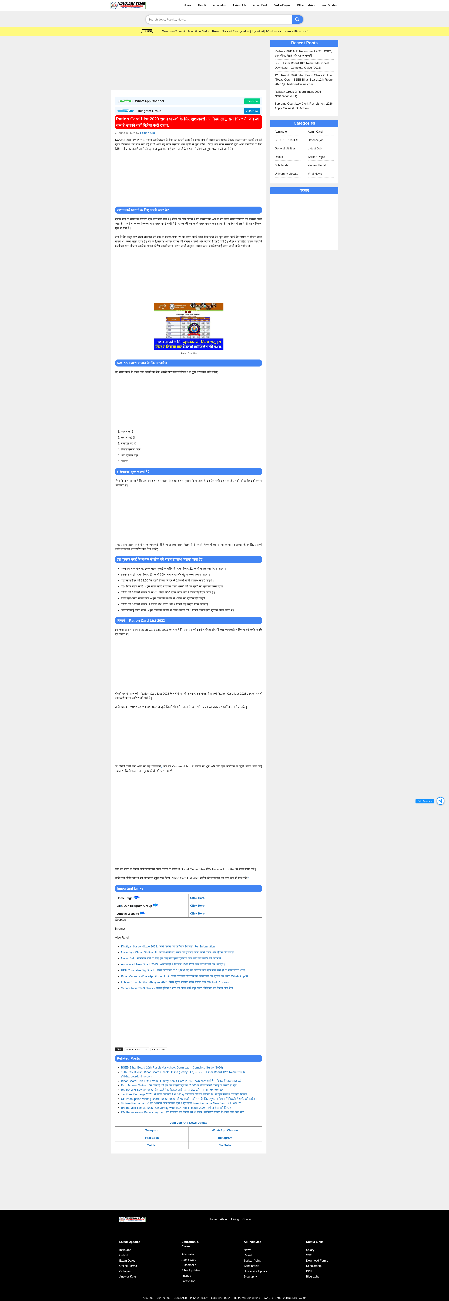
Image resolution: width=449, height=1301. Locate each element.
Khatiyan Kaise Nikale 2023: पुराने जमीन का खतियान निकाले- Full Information (168, 946)
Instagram (225, 1137)
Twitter (152, 1145)
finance (186, 1275)
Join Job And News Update (188, 1122)
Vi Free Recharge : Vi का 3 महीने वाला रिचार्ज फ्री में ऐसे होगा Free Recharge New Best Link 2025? (181, 1103)
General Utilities (137, 1049)
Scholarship (282, 165)
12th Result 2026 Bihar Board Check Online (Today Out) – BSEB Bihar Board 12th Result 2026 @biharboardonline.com (304, 80)
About (224, 1219)
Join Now (252, 101)
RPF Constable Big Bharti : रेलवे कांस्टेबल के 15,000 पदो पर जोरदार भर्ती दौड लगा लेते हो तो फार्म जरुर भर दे (183, 970)
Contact (247, 1219)
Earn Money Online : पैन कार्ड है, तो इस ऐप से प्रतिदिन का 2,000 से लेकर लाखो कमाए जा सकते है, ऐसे (178, 1085)
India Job (125, 1250)
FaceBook (152, 1137)
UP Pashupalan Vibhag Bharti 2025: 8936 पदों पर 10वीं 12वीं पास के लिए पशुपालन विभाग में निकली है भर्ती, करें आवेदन (189, 1099)
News (247, 1250)
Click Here (197, 905)
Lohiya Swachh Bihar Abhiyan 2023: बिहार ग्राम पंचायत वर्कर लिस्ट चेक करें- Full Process (175, 982)
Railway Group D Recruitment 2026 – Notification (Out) (299, 94)
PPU (309, 1271)
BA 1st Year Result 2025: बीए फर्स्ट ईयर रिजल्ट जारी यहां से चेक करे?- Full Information (172, 1090)
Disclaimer (180, 1298)
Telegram (151, 1130)
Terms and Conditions (247, 1298)
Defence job (315, 140)
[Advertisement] (188, 64)
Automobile (189, 1265)
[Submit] (297, 19)
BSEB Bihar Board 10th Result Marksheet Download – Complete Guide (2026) (172, 1067)
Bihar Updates (306, 5)
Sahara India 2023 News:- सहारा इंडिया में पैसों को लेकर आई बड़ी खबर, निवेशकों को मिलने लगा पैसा (177, 988)
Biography (250, 1276)
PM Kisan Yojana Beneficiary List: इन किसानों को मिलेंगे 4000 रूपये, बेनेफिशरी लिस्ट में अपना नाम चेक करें (182, 1112)
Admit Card (260, 5)
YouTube (225, 1145)
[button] (440, 801)
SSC (309, 1255)
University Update (286, 173)
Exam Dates (127, 1260)
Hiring (235, 1219)
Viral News (158, 1049)
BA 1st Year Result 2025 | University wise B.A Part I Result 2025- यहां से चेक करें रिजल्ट (176, 1108)
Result (202, 5)
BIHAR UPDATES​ (286, 140)
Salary (310, 1250)
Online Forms (128, 1266)
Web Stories (329, 5)
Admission (219, 5)
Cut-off (123, 1255)
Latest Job (239, 5)
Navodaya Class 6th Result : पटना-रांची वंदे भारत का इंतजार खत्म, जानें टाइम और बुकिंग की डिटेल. (177, 952)
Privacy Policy (199, 1298)
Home (187, 5)
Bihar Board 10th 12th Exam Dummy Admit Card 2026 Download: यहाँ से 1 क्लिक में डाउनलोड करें (181, 1081)
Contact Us (163, 1298)
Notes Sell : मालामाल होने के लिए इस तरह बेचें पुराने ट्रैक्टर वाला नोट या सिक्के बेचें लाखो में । (172, 958)
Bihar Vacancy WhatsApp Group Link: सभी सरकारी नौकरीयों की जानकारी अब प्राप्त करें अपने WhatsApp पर (184, 976)
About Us (148, 1298)
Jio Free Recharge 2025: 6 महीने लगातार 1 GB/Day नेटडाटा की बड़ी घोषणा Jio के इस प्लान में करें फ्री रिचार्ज (184, 1094)
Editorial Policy (220, 1298)
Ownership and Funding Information (284, 1298)
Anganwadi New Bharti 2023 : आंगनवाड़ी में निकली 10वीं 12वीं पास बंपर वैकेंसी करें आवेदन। (173, 964)
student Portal (317, 165)
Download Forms (317, 1260)
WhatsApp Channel (225, 1130)
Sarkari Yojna (282, 5)
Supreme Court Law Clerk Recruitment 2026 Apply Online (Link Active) (304, 106)
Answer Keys (128, 1276)
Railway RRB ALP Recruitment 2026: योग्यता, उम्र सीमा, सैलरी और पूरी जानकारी (303, 53)
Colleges (125, 1271)
